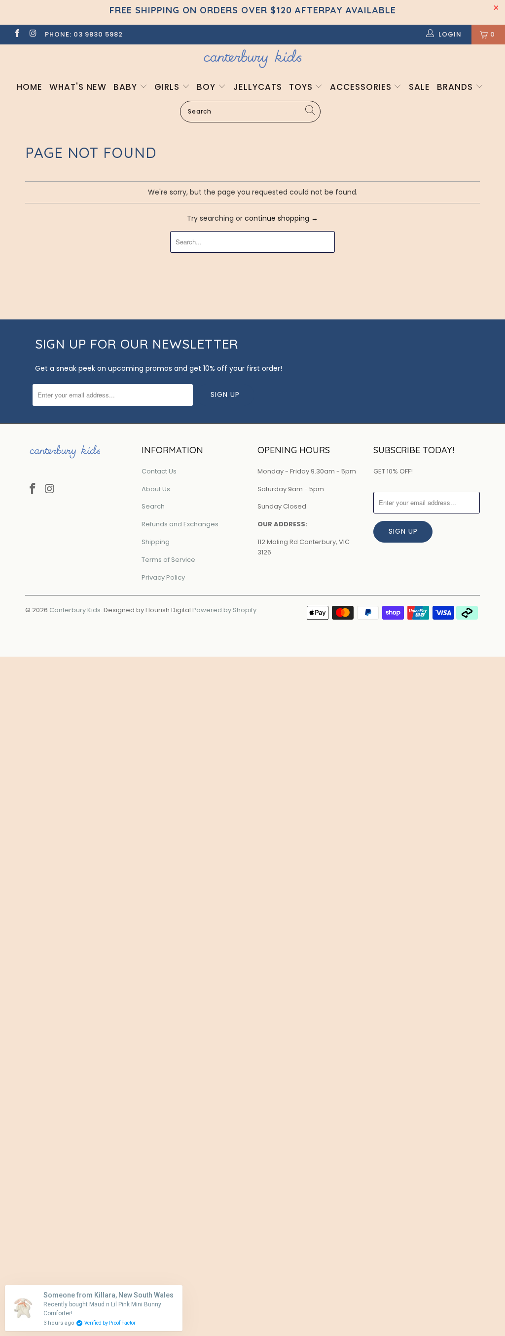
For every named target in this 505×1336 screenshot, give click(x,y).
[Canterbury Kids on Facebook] (16, 34)
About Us (156, 489)
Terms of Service (168, 559)
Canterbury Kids (75, 610)
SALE (419, 87)
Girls (168, 87)
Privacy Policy (163, 577)
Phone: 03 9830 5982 (84, 34)
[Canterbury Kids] (252, 58)
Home (29, 87)
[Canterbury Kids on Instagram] (32, 34)
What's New (78, 87)
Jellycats (257, 87)
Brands (456, 87)
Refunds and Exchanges (180, 524)
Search (153, 506)
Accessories (362, 87)
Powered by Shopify (224, 610)
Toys (302, 87)
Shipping (156, 542)
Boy (207, 87)
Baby (126, 87)
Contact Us (159, 471)
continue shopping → (281, 218)
